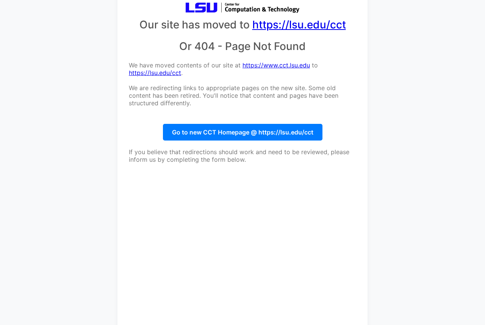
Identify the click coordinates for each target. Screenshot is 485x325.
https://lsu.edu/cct (299, 24)
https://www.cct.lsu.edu (276, 65)
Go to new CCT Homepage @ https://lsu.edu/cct (242, 132)
